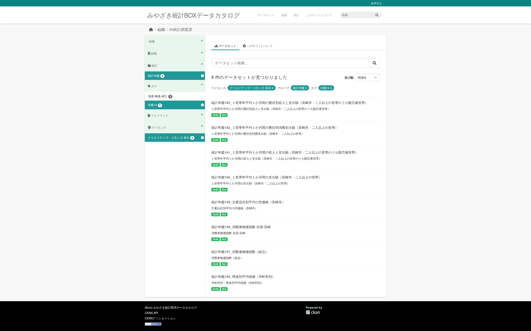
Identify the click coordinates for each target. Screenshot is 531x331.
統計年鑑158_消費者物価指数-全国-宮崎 (241, 226)
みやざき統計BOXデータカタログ (193, 15)
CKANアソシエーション (160, 318)
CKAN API (151, 313)
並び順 (349, 77)
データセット (266, 15)
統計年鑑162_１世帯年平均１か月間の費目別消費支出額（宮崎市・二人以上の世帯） (274, 127)
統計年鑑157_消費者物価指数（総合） (240, 251)
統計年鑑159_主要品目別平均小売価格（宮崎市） (248, 202)
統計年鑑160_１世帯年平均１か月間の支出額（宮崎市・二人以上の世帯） (266, 177)
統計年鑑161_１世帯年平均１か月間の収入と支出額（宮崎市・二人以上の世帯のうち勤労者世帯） (284, 152)
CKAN (313, 312)
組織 (284, 15)
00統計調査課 (180, 29)
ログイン (376, 3)
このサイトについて (319, 15)
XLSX (215, 115)
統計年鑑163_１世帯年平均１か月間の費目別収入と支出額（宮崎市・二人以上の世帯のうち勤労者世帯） (289, 102)
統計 (297, 15)
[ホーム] (151, 29)
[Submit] (377, 15)
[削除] (273, 88)
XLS (224, 115)
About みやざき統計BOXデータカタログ (171, 307)
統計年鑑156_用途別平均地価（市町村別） (243, 276)
